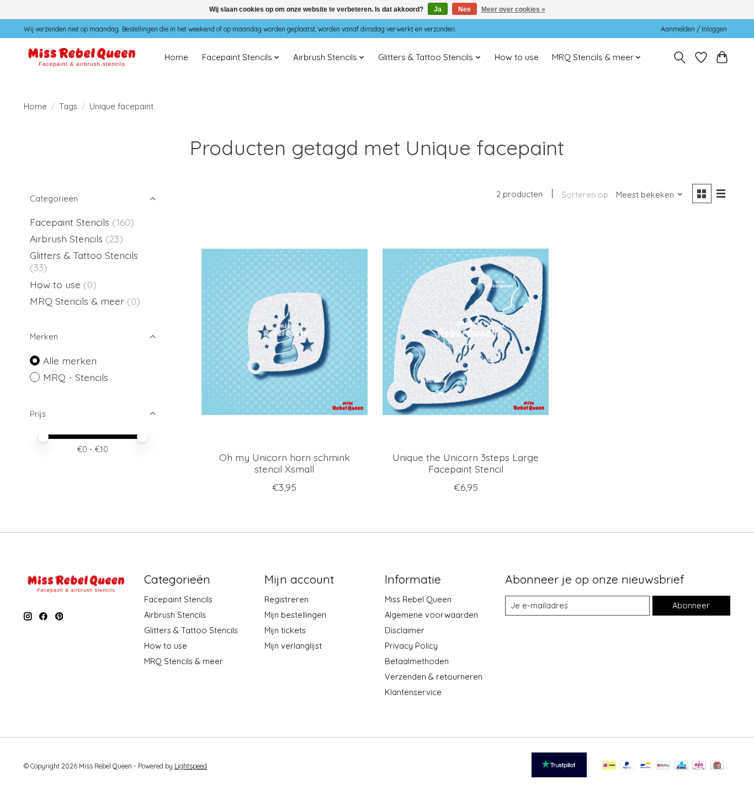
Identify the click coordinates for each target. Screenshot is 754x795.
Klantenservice (413, 692)
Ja (438, 9)
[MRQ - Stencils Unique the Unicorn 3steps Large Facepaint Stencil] (466, 331)
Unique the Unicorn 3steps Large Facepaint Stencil (465, 463)
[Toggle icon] (680, 57)
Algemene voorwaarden (431, 615)
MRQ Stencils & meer (77, 301)
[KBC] (681, 766)
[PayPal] (627, 766)
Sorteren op (584, 194)
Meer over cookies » (513, 9)
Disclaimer (404, 630)
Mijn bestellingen (295, 615)
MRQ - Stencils (75, 377)
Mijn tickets (285, 630)
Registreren (286, 599)
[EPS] (699, 766)
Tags (68, 106)
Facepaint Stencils (71, 222)
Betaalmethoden (417, 661)
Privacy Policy (411, 645)
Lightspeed (190, 766)
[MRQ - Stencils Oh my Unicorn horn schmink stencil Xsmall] (284, 331)
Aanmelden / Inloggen (694, 29)
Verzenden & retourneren (433, 676)
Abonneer (691, 605)
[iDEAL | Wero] (609, 766)
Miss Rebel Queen (418, 599)
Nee (464, 9)
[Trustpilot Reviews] (559, 773)
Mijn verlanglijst (293, 645)
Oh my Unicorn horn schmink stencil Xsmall (284, 463)
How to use (517, 57)
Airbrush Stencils (66, 238)
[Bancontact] (645, 766)
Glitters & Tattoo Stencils (84, 255)
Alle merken (70, 360)
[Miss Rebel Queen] (82, 57)
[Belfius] (663, 766)
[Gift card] (717, 766)
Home (176, 57)
